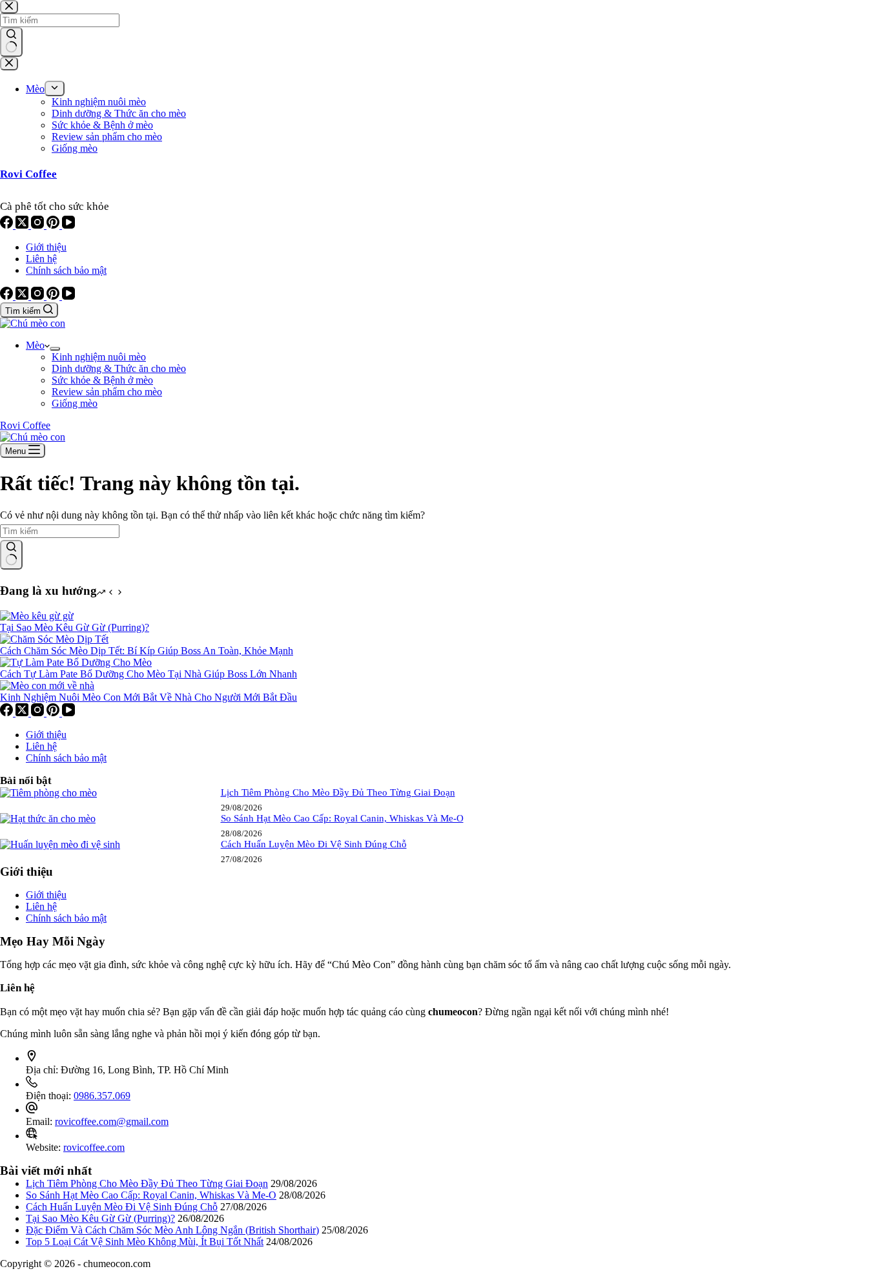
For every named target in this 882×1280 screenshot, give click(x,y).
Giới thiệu (46, 247)
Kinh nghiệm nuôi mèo (99, 356)
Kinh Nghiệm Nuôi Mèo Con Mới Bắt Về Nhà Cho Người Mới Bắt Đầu (148, 697)
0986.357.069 (102, 1095)
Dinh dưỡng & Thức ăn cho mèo (119, 368)
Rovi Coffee (25, 425)
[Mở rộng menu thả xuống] (55, 349)
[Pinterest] (54, 296)
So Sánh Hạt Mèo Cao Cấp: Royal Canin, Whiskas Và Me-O (342, 818)
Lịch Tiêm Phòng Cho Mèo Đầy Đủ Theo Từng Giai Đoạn (338, 792)
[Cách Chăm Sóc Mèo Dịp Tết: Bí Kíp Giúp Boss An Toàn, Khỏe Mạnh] (54, 639)
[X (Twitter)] (23, 296)
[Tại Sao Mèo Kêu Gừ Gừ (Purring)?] (37, 615)
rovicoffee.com (94, 1147)
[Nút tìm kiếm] (11, 555)
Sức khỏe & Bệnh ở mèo (102, 380)
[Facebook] (7, 296)
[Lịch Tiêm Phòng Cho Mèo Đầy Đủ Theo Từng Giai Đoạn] (48, 792)
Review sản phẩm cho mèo (107, 391)
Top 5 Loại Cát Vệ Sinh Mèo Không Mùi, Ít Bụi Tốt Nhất (144, 1241)
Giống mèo (74, 403)
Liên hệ (41, 258)
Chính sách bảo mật (66, 270)
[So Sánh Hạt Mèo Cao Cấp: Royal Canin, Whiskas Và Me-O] (48, 818)
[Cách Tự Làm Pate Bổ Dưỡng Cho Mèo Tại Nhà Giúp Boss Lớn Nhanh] (76, 662)
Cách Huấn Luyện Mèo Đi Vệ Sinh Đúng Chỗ (314, 844)
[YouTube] (68, 296)
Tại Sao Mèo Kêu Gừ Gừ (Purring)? (74, 627)
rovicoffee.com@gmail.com (112, 1121)
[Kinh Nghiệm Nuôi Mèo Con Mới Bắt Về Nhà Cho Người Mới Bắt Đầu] (47, 685)
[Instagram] (38, 296)
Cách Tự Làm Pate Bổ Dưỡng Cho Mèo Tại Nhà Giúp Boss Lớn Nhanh (148, 673)
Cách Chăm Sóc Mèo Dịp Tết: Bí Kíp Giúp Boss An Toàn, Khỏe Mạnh (146, 650)
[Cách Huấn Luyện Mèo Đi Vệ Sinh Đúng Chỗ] (60, 844)
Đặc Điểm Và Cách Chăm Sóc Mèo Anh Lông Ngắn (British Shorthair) (172, 1229)
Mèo (35, 345)
